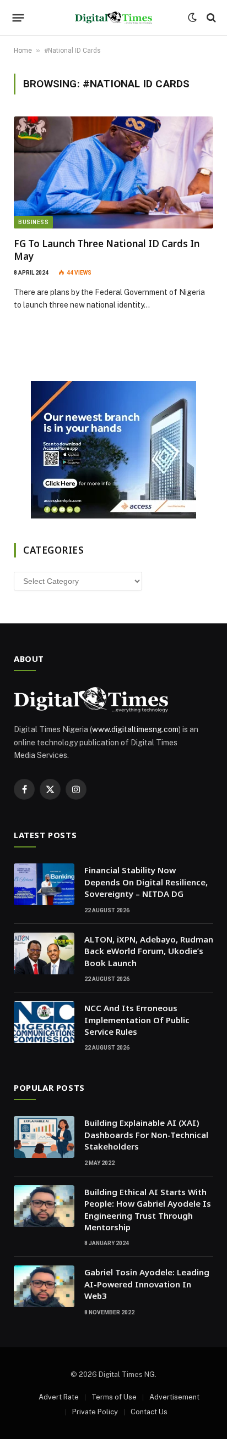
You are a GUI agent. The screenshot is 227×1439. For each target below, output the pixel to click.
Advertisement (174, 1397)
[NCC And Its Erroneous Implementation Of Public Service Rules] (44, 1022)
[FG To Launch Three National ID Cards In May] (113, 172)
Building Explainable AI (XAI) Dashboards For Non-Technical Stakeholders (146, 1134)
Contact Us (149, 1412)
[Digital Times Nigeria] (113, 18)
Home (23, 50)
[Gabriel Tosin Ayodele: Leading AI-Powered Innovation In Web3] (44, 1286)
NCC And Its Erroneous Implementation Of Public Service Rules (137, 1019)
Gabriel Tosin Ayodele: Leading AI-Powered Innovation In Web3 (146, 1284)
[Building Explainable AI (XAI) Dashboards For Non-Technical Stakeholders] (44, 1137)
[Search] (210, 17)
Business (33, 222)
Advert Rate (59, 1397)
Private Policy (95, 1412)
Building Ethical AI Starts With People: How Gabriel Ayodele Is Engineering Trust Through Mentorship (147, 1209)
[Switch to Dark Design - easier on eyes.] (192, 18)
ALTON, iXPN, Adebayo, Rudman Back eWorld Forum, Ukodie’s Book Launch (148, 951)
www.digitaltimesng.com (135, 729)
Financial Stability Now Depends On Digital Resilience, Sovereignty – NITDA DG (146, 881)
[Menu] (18, 17)
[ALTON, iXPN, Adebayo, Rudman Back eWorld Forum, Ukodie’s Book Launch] (44, 953)
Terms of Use (114, 1397)
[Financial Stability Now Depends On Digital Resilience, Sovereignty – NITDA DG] (44, 884)
